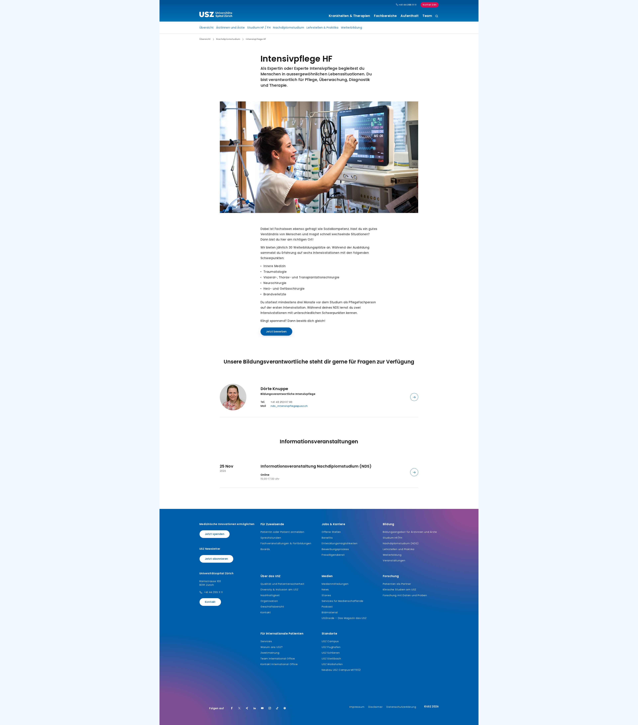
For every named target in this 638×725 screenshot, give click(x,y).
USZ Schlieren (331, 652)
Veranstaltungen (394, 560)
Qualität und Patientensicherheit (282, 584)
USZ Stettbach (331, 658)
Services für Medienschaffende (342, 601)
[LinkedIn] (254, 708)
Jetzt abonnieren (216, 559)
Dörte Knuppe (274, 388)
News (325, 589)
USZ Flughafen (331, 647)
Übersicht (206, 28)
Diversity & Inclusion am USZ (279, 589)
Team (427, 16)
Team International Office (278, 658)
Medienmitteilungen (335, 584)
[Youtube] (262, 708)
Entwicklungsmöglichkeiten (340, 543)
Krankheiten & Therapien (349, 16)
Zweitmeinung (270, 652)
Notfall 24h (429, 4)
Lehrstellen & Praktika (322, 28)
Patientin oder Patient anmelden (282, 532)
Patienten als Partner (397, 584)
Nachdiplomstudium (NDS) (400, 543)
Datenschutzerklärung (401, 707)
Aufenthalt (410, 16)
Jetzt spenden (214, 534)
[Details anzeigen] (414, 397)
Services (266, 641)
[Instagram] (269, 708)
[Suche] (437, 16)
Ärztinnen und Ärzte (230, 28)
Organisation (269, 601)
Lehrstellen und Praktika (398, 549)
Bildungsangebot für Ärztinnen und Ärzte (410, 532)
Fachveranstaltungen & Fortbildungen (286, 543)
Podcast (327, 606)
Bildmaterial (330, 612)
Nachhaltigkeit (270, 595)
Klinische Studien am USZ (399, 589)
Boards (265, 549)
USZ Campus (330, 641)
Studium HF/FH (392, 537)
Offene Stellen (331, 532)
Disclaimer (375, 707)
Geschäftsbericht (272, 606)
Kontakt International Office (279, 664)
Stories (326, 595)
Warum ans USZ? (272, 647)
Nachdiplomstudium (288, 28)
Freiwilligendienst (333, 555)
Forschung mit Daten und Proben (405, 595)
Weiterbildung (351, 28)
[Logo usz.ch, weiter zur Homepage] (215, 15)
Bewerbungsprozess (335, 549)
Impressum (356, 707)
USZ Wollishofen (332, 664)
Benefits (327, 537)
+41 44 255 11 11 (407, 4)
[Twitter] (239, 708)
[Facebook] (231, 708)
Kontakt (210, 602)
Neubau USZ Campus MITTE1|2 (341, 670)
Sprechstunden (271, 537)
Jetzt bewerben (276, 331)
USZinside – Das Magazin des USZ (344, 618)
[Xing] (247, 708)
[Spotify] (284, 708)
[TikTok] (277, 708)
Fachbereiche (385, 16)
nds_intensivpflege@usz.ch (289, 406)
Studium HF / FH (258, 28)
